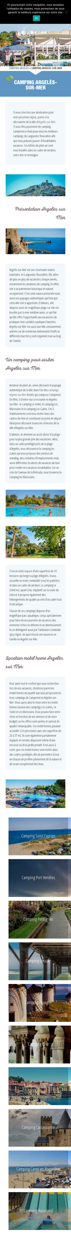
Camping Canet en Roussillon (38, 1169)
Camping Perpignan (38, 919)
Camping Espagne (38, 1002)
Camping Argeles (19, 68)
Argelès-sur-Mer (46, 122)
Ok (36, 18)
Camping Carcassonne (38, 1127)
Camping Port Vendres (38, 877)
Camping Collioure (38, 1085)
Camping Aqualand (38, 1210)
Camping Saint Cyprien (38, 836)
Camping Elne (38, 1044)
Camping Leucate (38, 960)
